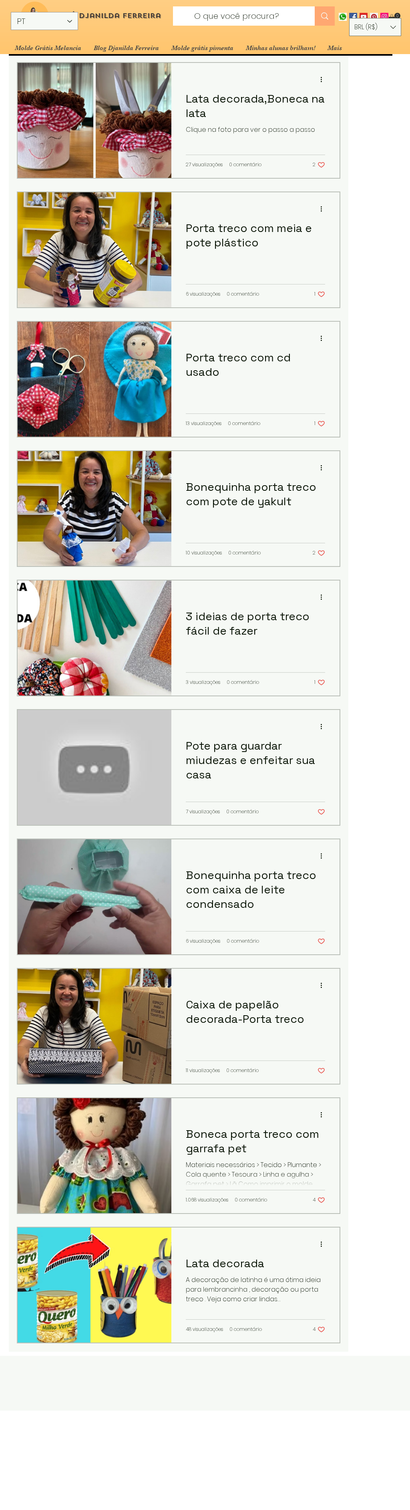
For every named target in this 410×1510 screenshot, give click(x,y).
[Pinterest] (374, 17)
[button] (394, 17)
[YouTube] (364, 17)
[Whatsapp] (343, 17)
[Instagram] (384, 17)
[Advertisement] (205, 1460)
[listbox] (375, 27)
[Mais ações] (324, 79)
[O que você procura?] (325, 16)
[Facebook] (353, 17)
